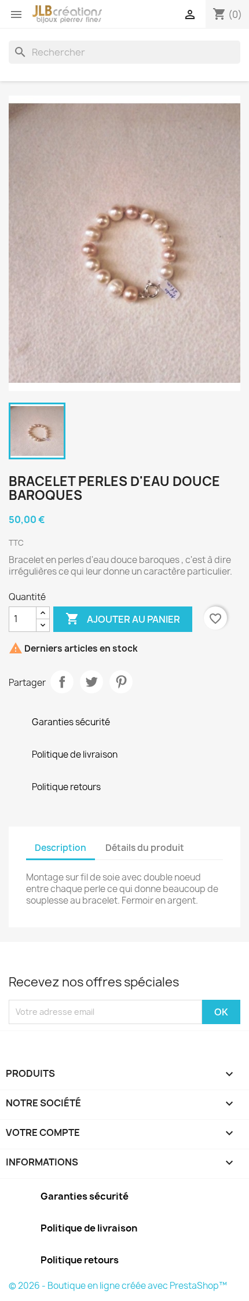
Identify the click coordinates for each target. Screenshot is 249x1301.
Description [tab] (60, 848)
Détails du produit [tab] (144, 848)
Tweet (91, 681)
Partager (62, 681)
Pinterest (121, 681)
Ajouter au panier (122, 619)
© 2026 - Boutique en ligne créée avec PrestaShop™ (118, 1286)
